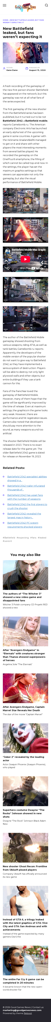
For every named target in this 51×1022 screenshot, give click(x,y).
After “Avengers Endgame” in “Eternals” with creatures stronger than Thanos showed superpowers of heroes (24, 655)
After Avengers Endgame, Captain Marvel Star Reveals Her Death (24, 709)
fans (34, 537)
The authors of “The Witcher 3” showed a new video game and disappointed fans (22, 597)
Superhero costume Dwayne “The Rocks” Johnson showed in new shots (23, 813)
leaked (42, 537)
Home (5, 20)
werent (8, 541)
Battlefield (9, 537)
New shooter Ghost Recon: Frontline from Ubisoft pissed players (25, 868)
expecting (23, 537)
